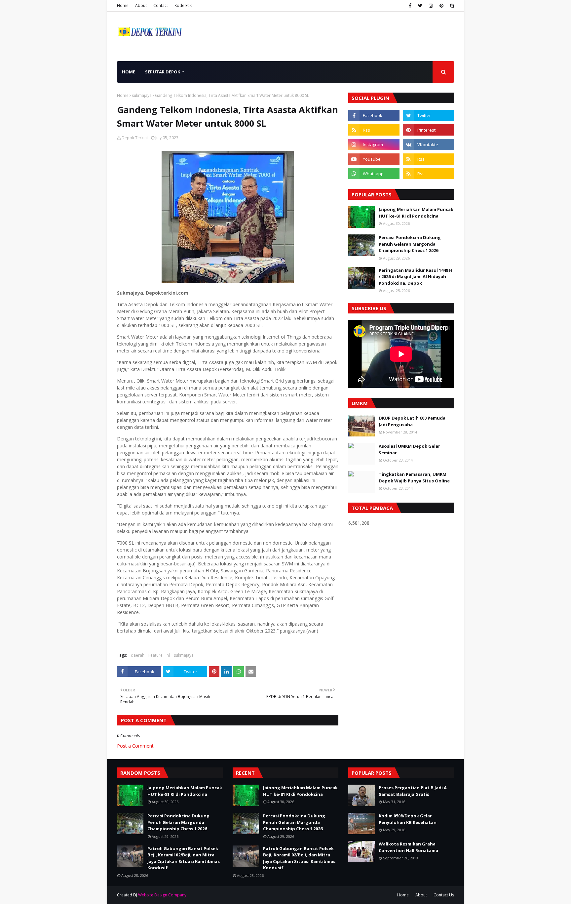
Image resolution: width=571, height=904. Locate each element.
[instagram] (431, 5)
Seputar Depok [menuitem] (162, 72)
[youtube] (374, 159)
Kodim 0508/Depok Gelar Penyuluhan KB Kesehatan (408, 819)
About (141, 5)
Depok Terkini (135, 138)
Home (123, 5)
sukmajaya (142, 95)
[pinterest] (441, 5)
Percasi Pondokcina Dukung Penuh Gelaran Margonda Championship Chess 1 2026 (410, 243)
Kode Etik (183, 5)
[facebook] (410, 5)
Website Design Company (162, 895)
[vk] (428, 144)
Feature (155, 655)
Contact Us (444, 895)
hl (168, 655)
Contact (160, 5)
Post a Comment (135, 746)
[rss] (374, 130)
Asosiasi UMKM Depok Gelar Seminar (409, 449)
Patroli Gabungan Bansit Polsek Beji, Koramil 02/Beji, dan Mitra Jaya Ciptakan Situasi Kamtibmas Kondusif (183, 858)
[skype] (451, 5)
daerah (137, 655)
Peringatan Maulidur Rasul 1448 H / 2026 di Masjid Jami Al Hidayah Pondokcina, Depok (415, 276)
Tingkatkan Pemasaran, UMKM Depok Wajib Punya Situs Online (414, 477)
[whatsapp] (374, 173)
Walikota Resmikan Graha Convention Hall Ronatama (408, 847)
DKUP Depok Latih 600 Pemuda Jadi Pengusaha (412, 421)
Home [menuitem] (128, 72)
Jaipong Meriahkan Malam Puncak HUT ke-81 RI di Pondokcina (416, 212)
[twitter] (420, 5)
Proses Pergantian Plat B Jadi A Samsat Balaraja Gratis (413, 791)
